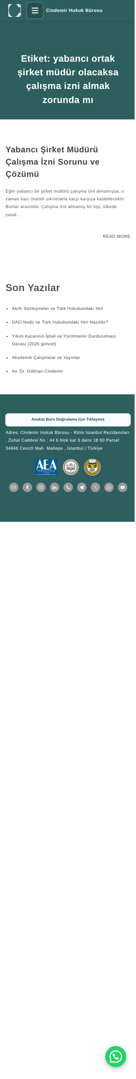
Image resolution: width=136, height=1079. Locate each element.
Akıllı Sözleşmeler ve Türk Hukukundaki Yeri (57, 308)
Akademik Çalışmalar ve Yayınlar (46, 357)
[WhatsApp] (109, 487)
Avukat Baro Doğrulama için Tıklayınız (67, 419)
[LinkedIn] (54, 487)
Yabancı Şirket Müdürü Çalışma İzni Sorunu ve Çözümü (53, 162)
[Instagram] (41, 487)
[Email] (13, 487)
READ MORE (116, 236)
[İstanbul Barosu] (70, 467)
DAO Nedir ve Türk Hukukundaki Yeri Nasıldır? (60, 322)
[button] (115, 1056)
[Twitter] (95, 487)
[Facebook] (27, 487)
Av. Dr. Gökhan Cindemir (37, 371)
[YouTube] (122, 487)
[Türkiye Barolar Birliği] (92, 467)
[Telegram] (81, 487)
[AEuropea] (46, 467)
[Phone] (68, 487)
